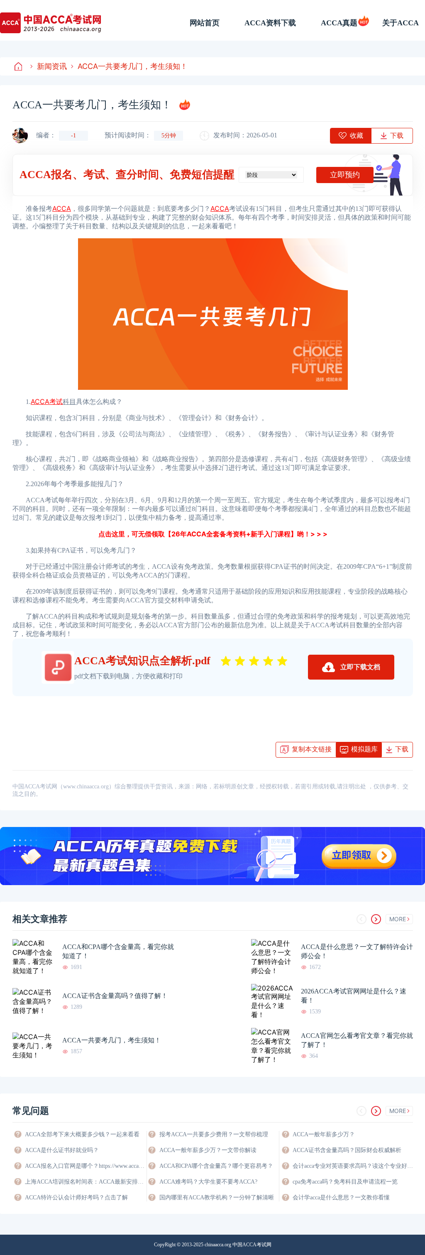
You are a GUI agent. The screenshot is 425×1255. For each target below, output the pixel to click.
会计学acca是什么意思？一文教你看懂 (341, 1197)
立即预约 (345, 175)
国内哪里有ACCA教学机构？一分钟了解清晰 (216, 1197)
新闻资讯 (52, 66)
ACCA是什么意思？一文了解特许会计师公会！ (357, 951)
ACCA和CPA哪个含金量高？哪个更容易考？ (216, 1166)
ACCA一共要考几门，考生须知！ (133, 66)
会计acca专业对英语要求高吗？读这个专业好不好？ (353, 1166)
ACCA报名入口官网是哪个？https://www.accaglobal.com (85, 1166)
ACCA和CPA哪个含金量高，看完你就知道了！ (118, 951)
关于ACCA (400, 23)
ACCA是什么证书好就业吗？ (62, 1150)
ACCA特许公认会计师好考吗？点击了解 (76, 1197)
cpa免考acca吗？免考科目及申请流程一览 (345, 1182)
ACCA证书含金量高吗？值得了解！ (115, 995)
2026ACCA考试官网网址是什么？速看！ (353, 996)
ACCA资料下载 (270, 23)
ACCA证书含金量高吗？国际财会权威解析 (347, 1150)
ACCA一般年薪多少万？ (324, 1134)
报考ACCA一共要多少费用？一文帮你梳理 (213, 1134)
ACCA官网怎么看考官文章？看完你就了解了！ (357, 1040)
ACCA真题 (339, 23)
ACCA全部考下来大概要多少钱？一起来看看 (82, 1134)
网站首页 (205, 23)
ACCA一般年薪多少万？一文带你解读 (207, 1150)
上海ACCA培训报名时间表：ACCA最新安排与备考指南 (85, 1182)
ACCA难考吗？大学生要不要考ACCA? (208, 1182)
